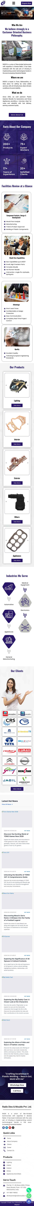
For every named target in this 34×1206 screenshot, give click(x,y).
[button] (13, 3)
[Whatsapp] (28, 1195)
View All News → (7, 804)
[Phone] (28, 1190)
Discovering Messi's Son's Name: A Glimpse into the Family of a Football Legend (17, 918)
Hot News (27, 830)
